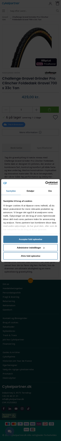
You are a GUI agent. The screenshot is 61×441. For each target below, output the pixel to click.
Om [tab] (50, 191)
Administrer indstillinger (29, 247)
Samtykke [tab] (11, 191)
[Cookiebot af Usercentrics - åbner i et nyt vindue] (45, 183)
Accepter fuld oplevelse (30, 239)
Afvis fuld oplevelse (30, 256)
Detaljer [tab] (30, 191)
